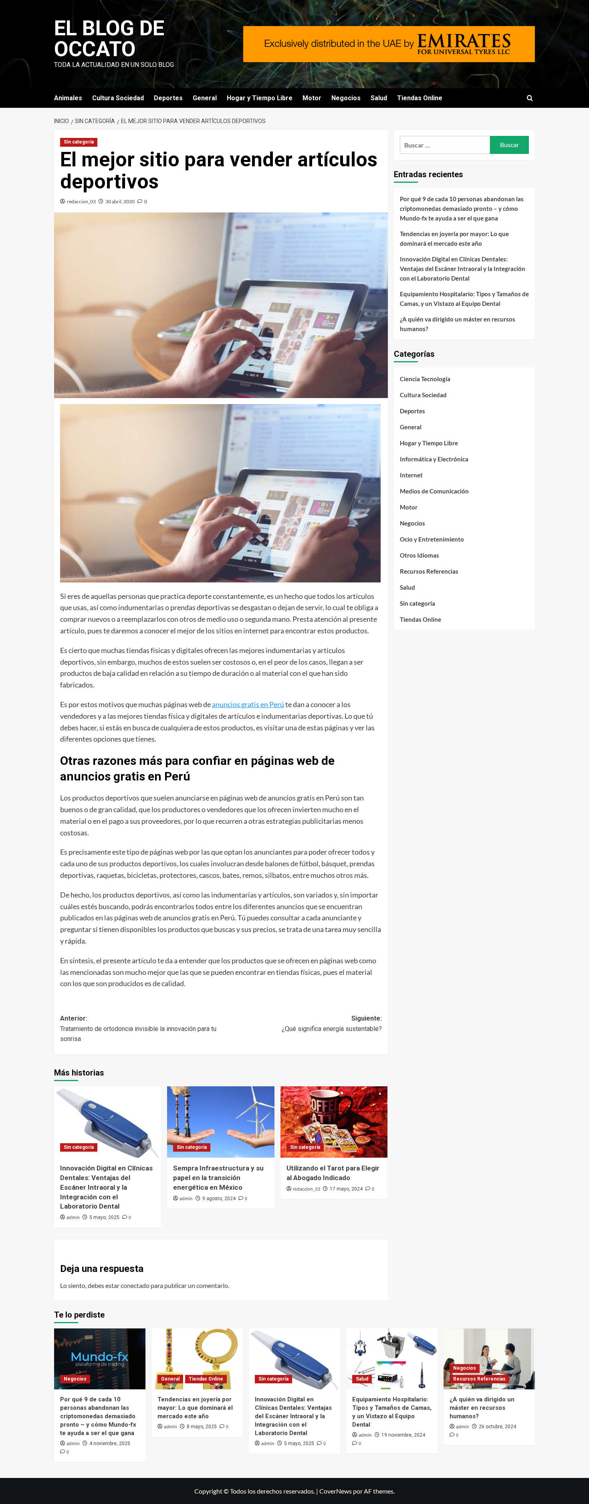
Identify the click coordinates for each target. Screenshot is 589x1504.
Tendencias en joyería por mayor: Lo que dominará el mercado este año (454, 238)
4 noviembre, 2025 (109, 1443)
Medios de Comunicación (434, 491)
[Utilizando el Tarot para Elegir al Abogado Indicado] (333, 1122)
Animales (68, 98)
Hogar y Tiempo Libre (259, 98)
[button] (530, 98)
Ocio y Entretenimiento (432, 539)
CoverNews (335, 1491)
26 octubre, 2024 (497, 1426)
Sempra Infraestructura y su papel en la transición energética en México (218, 1177)
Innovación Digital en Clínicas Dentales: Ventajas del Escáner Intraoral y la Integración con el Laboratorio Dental (106, 1187)
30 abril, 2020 (120, 201)
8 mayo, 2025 (202, 1426)
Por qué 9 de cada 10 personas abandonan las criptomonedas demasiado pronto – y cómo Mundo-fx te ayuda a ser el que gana (462, 208)
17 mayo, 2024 (346, 1189)
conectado (135, 1285)
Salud (379, 98)
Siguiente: (331, 1024)
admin (73, 1217)
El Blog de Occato (109, 38)
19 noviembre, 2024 (403, 1435)
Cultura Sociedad (118, 98)
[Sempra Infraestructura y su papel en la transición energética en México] (220, 1122)
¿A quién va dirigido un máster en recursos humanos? (457, 323)
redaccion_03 (81, 201)
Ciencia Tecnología (425, 378)
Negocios (346, 98)
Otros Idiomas (419, 555)
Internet (411, 475)
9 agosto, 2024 (219, 1198)
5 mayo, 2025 (104, 1217)
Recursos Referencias (429, 571)
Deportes (168, 98)
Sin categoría (79, 142)
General (205, 98)
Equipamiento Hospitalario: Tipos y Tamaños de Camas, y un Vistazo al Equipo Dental (464, 298)
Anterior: (138, 1029)
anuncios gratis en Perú (248, 704)
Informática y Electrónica (434, 459)
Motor (312, 98)
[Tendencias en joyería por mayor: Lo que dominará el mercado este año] (197, 1358)
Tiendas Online (419, 98)
